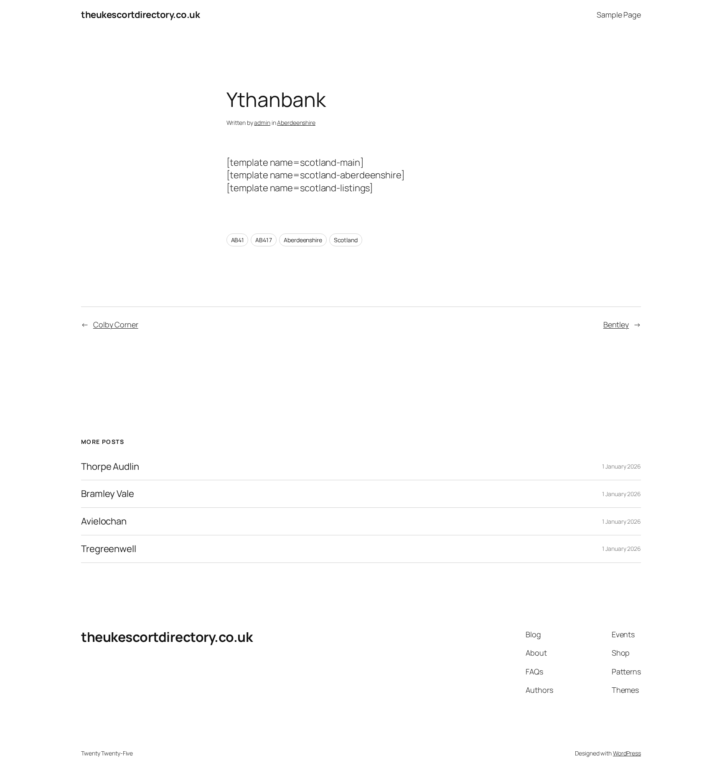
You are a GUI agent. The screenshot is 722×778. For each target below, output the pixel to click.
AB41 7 (263, 240)
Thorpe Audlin (110, 466)
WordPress (627, 753)
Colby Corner (115, 324)
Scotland (346, 240)
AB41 (237, 240)
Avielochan (104, 521)
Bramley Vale (107, 494)
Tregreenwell (108, 549)
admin (262, 123)
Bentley (616, 324)
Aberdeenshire (296, 123)
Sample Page (619, 15)
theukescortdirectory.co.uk (140, 14)
